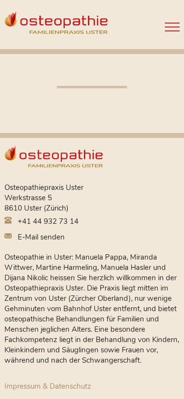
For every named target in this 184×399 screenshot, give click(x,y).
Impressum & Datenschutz (47, 386)
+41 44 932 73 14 (47, 221)
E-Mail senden (40, 237)
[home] (53, 159)
